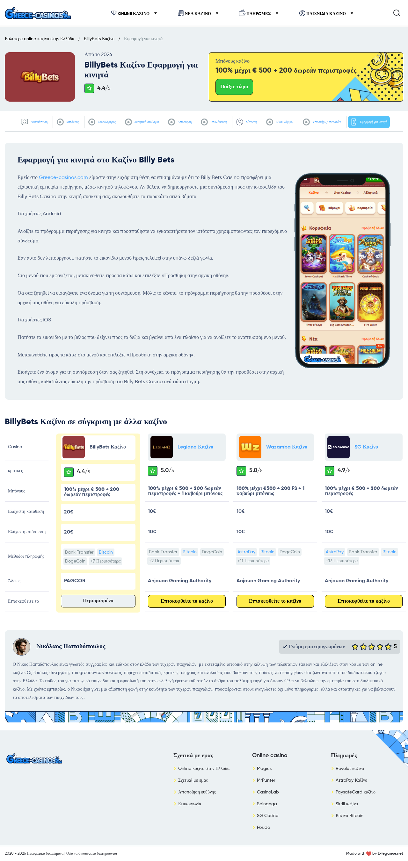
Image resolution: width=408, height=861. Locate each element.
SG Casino (267, 816)
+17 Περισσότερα (342, 561)
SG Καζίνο (366, 447)
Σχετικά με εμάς (193, 780)
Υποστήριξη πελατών (326, 122)
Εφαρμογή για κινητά (373, 122)
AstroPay (246, 552)
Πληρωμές (258, 14)
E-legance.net (390, 854)
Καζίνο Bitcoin (349, 816)
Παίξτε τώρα (234, 87)
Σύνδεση (251, 122)
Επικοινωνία (189, 804)
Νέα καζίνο (198, 14)
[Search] (396, 12)
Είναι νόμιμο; (284, 122)
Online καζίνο (133, 14)
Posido (263, 827)
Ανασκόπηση (38, 122)
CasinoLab (268, 792)
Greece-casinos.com (63, 177)
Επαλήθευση (218, 122)
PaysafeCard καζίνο (355, 792)
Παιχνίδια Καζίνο (326, 14)
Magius (264, 768)
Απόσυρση (184, 122)
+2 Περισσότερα (164, 561)
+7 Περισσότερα (105, 561)
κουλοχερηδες (106, 122)
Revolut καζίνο (350, 768)
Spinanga (267, 804)
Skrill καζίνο (347, 804)
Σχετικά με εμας (193, 755)
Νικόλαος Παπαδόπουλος (70, 646)
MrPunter (266, 780)
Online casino (270, 755)
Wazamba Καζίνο (286, 447)
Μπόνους (72, 122)
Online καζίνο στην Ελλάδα (203, 768)
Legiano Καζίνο (195, 447)
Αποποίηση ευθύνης (197, 792)
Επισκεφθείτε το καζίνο (187, 601)
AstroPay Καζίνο (351, 780)
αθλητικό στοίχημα (146, 122)
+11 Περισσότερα (253, 561)
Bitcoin (106, 552)
